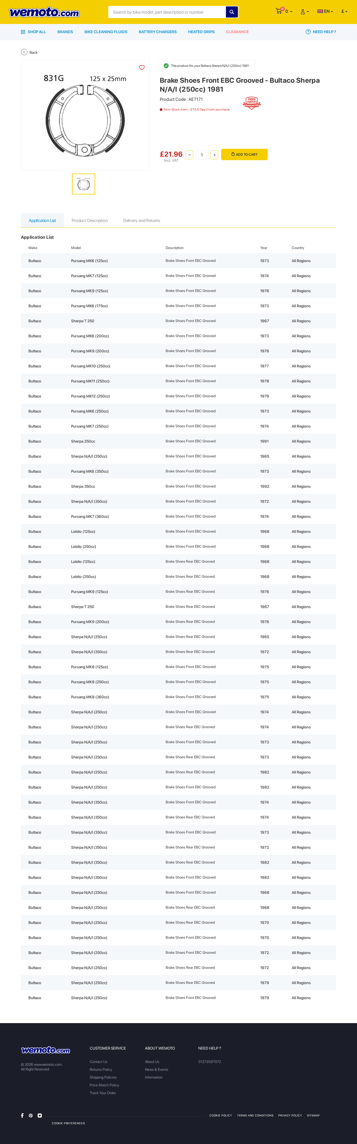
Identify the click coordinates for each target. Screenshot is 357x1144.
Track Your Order (103, 1093)
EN (326, 11)
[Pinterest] (31, 1115)
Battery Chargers (158, 32)
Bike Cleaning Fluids (106, 32)
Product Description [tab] (90, 220)
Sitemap (313, 1115)
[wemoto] (45, 1050)
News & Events (156, 1069)
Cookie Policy (220, 1115)
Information (154, 1077)
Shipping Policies (103, 1077)
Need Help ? (324, 32)
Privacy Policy (290, 1115)
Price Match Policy (104, 1085)
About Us (152, 1062)
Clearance (237, 32)
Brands (65, 32)
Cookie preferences (68, 1123)
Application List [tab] (42, 220)
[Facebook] (22, 1115)
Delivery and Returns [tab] (141, 220)
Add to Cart (246, 154)
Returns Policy (101, 1069)
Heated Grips (201, 32)
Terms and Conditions (255, 1115)
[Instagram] (40, 1115)
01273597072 (209, 1062)
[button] (288, 11)
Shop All (36, 32)
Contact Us (98, 1062)
